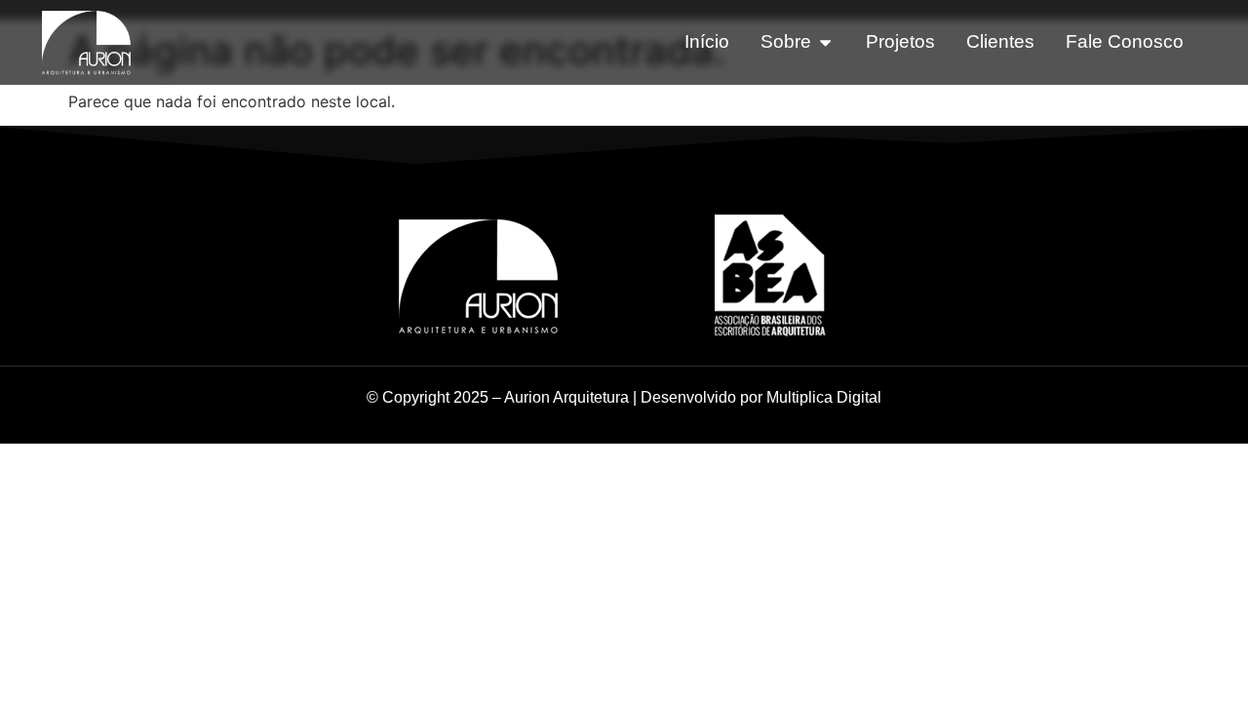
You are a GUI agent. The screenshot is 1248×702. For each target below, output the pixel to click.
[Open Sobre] (825, 42)
